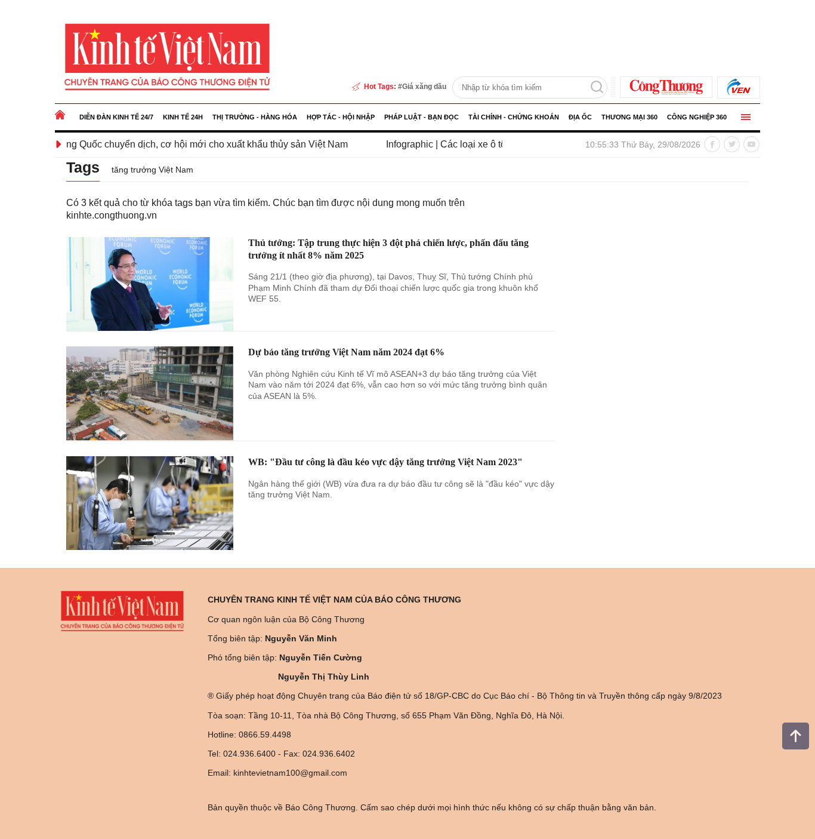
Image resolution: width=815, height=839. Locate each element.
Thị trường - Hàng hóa (254, 117)
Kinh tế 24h (183, 117)
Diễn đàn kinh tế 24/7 (116, 117)
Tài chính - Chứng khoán (513, 117)
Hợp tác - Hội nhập (341, 117)
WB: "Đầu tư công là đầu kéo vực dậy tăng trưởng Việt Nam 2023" (385, 462)
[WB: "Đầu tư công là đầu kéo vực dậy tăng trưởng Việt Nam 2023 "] (149, 503)
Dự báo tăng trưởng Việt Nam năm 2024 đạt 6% (346, 352)
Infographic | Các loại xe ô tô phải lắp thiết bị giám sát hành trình (496, 144)
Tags (83, 167)
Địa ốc (580, 117)
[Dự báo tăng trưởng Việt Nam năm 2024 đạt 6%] (149, 393)
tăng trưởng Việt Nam (152, 169)
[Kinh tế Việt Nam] (167, 56)
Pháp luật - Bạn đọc (421, 117)
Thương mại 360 (629, 117)
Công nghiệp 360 (697, 117)
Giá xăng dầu (424, 86)
